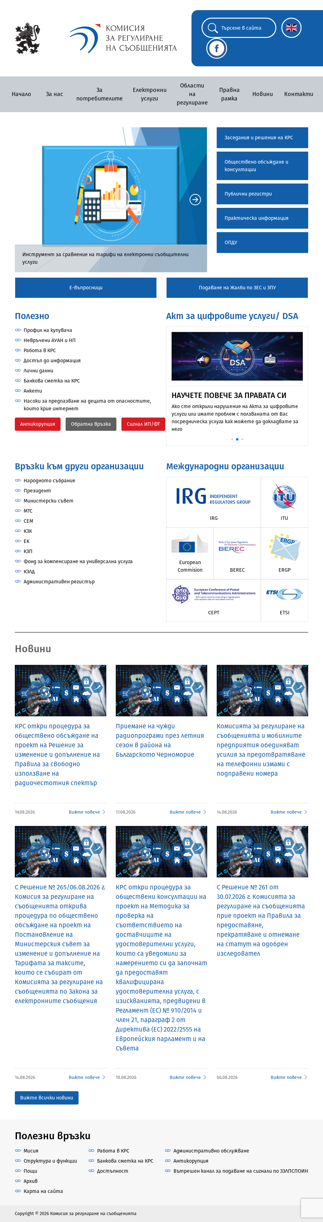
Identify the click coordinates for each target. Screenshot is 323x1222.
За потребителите (99, 94)
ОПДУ (231, 242)
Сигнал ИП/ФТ (143, 424)
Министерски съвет (48, 501)
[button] (26, 200)
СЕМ (28, 521)
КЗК (28, 531)
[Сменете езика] (291, 28)
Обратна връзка (91, 424)
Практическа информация (257, 218)
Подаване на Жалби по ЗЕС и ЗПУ (237, 288)
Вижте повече (84, 812)
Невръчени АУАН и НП (50, 340)
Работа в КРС (40, 350)
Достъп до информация (52, 361)
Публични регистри (248, 194)
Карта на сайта (43, 1191)
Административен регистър (59, 582)
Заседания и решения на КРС (259, 138)
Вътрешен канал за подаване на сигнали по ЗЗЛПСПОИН (240, 1171)
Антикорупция (37, 424)
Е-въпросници (86, 288)
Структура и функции (50, 1161)
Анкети (33, 391)
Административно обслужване (211, 1151)
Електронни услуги (150, 94)
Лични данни (38, 371)
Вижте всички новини (46, 1098)
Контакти (298, 94)
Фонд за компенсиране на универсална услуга (78, 561)
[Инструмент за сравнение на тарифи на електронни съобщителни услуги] (111, 199)
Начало (21, 94)
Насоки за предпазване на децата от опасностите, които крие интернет (87, 405)
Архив (31, 1181)
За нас (54, 94)
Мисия (31, 1151)
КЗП (28, 551)
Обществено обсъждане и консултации (256, 165)
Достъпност (112, 1171)
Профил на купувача (48, 330)
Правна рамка (229, 94)
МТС (28, 511)
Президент (37, 491)
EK (26, 541)
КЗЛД (29, 572)
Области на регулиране (192, 94)
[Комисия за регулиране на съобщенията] (27, 38)
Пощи (30, 1171)
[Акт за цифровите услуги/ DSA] (237, 356)
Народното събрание (49, 481)
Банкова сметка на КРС (52, 381)
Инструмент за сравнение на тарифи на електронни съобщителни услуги (105, 258)
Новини (262, 94)
